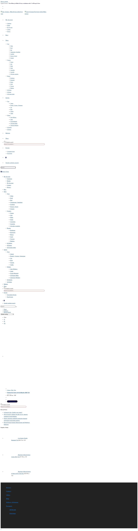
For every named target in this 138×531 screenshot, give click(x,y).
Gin (11, 258)
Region (9, 228)
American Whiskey (15, 277)
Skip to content (4, 1)
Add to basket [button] (12, 401)
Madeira (12, 241)
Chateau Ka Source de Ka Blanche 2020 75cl (18, 392)
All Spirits (9, 279)
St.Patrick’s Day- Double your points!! (13, 412)
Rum (11, 260)
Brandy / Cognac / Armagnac (17, 256)
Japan (11, 271)
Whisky (9, 267)
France (12, 213)
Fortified (12, 204)
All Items (9, 245)
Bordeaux (12, 230)
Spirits (5, 249)
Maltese (6, 284)
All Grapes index (11, 247)
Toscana (12, 239)
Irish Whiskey (13, 269)
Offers (8, 495)
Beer (5, 189)
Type (8, 193)
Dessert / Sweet (14, 206)
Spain (11, 219)
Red (11, 200)
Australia (12, 224)
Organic (12, 209)
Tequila (12, 262)
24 (4, 321)
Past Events (10, 297)
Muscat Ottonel (7, 312)
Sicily (11, 236)
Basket (9, 181)
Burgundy (12, 232)
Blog (7, 498)
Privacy (9, 187)
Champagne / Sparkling (16, 202)
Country (9, 211)
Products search (9, 142)
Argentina (12, 221)
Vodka (12, 264)
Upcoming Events (11, 294)
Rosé (11, 198)
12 (4, 319)
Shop (5, 286)
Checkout (9, 178)
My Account (7, 176)
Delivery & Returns (12, 502)
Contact (9, 185)
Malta (11, 217)
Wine (5, 191)
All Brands (12, 510)
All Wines (9, 243)
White (11, 196)
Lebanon (8, 390)
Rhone (12, 234)
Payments (9, 506)
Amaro (12, 254)
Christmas (12, 513)
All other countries (15, 226)
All (4, 323)
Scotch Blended (14, 273)
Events (5, 292)
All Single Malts (14, 275)
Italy (11, 215)
